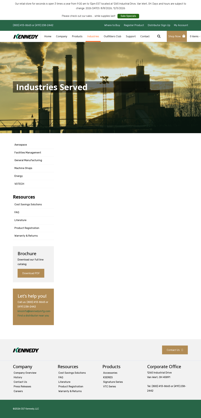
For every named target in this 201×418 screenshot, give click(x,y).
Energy (18, 175)
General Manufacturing (28, 160)
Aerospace (20, 144)
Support (131, 36)
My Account (181, 25)
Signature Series (113, 381)
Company (61, 36)
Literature (20, 220)
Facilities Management (27, 152)
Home (47, 36)
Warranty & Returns (26, 235)
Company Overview (25, 372)
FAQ (16, 212)
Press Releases (22, 386)
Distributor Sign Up (159, 25)
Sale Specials (128, 15)
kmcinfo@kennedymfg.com (34, 311)
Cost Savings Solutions (28, 204)
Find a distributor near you (33, 315)
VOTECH (19, 183)
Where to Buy (112, 25)
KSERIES (108, 377)
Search (159, 36)
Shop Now (174, 36)
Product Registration (26, 228)
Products (77, 36)
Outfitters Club (112, 36)
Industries (93, 36)
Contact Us (173, 350)
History (18, 377)
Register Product (134, 25)
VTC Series (109, 386)
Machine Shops (23, 168)
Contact (144, 36)
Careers (18, 391)
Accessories (110, 372)
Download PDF (31, 273)
